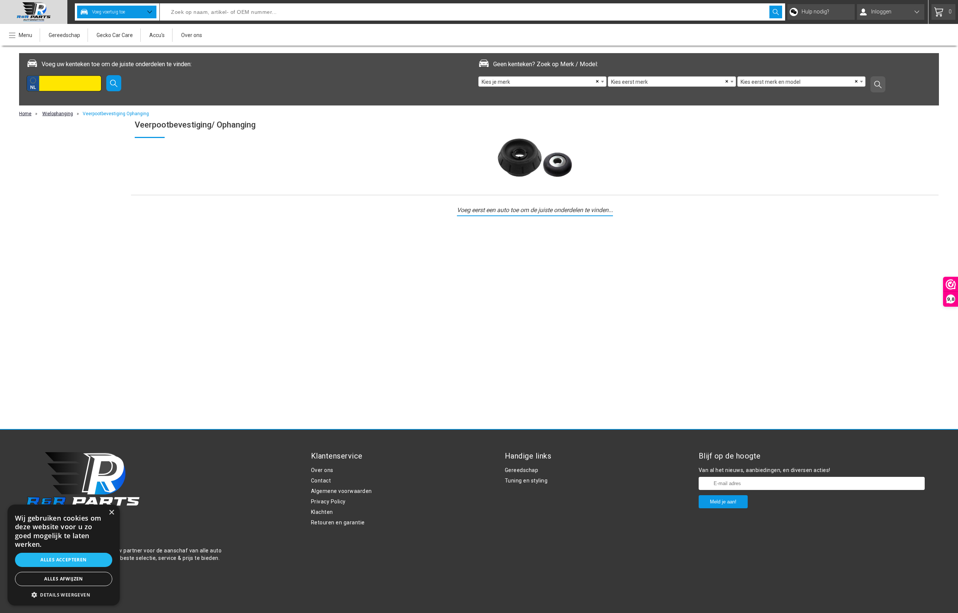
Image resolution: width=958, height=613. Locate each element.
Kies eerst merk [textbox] (629, 82)
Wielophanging (57, 113)
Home (25, 113)
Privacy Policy (328, 502)
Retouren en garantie (338, 522)
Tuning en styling (526, 481)
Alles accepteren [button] (63, 560)
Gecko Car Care (115, 35)
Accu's (157, 35)
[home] (33, 12)
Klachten (322, 512)
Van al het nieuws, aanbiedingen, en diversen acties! (764, 470)
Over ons (191, 35)
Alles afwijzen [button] (63, 579)
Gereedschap (64, 35)
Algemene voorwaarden (341, 491)
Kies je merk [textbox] (496, 82)
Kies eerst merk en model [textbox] (770, 82)
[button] (63, 594)
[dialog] (63, 555)
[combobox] (542, 81)
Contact (321, 481)
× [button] (111, 512)
